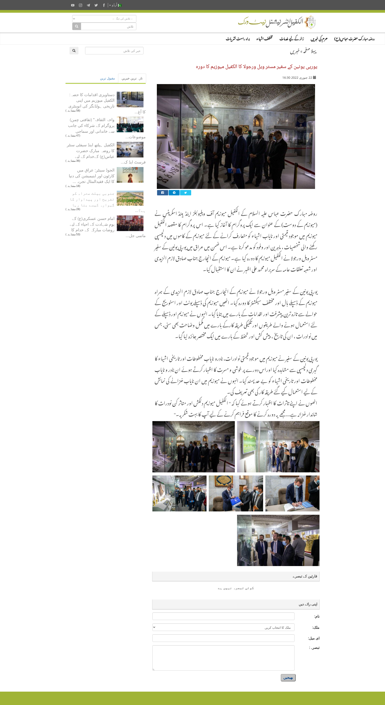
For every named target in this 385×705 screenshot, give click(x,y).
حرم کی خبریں (319, 37)
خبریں (295, 50)
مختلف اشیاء (264, 37)
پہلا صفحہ (309, 50)
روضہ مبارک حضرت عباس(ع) (354, 37)
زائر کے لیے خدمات (291, 37)
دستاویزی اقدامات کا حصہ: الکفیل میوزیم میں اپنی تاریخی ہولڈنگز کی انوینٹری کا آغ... (107, 102)
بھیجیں (288, 677)
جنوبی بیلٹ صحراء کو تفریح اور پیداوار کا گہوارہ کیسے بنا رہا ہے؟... (108, 201)
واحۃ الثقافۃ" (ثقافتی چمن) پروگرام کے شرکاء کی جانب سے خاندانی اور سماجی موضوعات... (107, 127)
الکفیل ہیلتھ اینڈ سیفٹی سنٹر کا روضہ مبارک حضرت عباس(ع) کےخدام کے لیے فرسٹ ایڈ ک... (106, 153)
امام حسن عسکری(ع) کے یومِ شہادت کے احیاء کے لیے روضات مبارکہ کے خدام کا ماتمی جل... (108, 226)
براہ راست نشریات (238, 37)
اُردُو (114, 5)
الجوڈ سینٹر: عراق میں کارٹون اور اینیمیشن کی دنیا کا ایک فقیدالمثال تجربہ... (92, 175)
